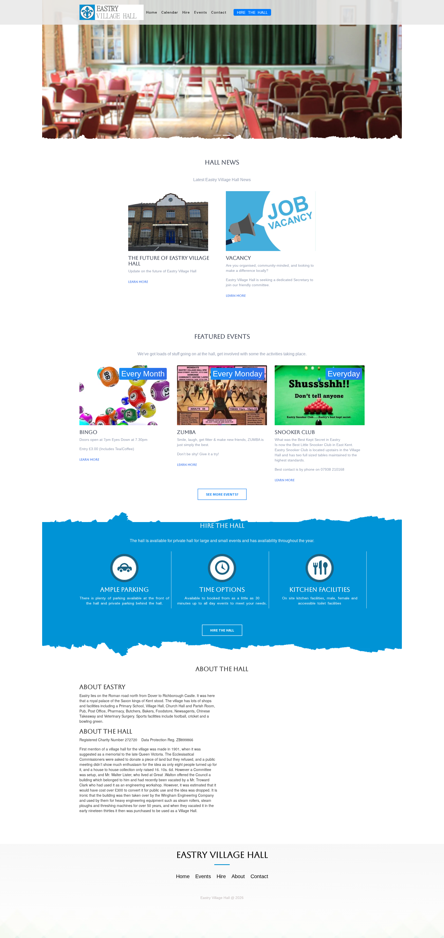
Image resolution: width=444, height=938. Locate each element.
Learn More (138, 282)
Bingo (88, 432)
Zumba (186, 432)
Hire (186, 12)
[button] (69, 71)
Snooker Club (295, 432)
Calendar (169, 12)
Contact (218, 12)
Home (151, 12)
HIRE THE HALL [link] (252, 12)
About (238, 876)
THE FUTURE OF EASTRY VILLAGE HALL (168, 261)
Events (200, 12)
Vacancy (238, 258)
